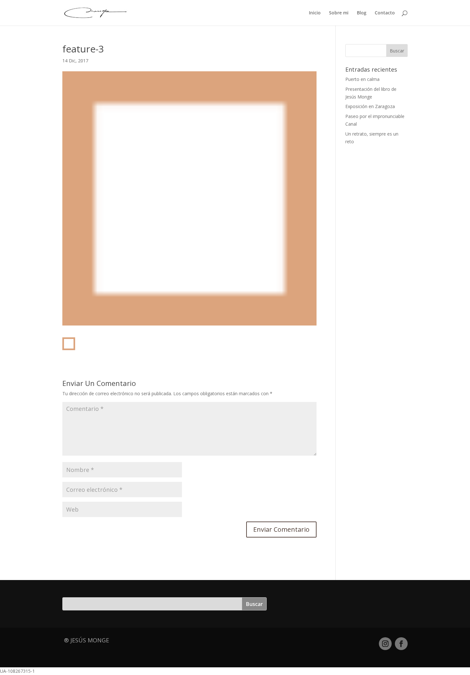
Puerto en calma (362, 79)
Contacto (385, 13)
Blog (361, 13)
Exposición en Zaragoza (370, 106)
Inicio (315, 13)
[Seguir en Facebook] (401, 643)
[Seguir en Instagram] (385, 643)
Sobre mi (339, 13)
